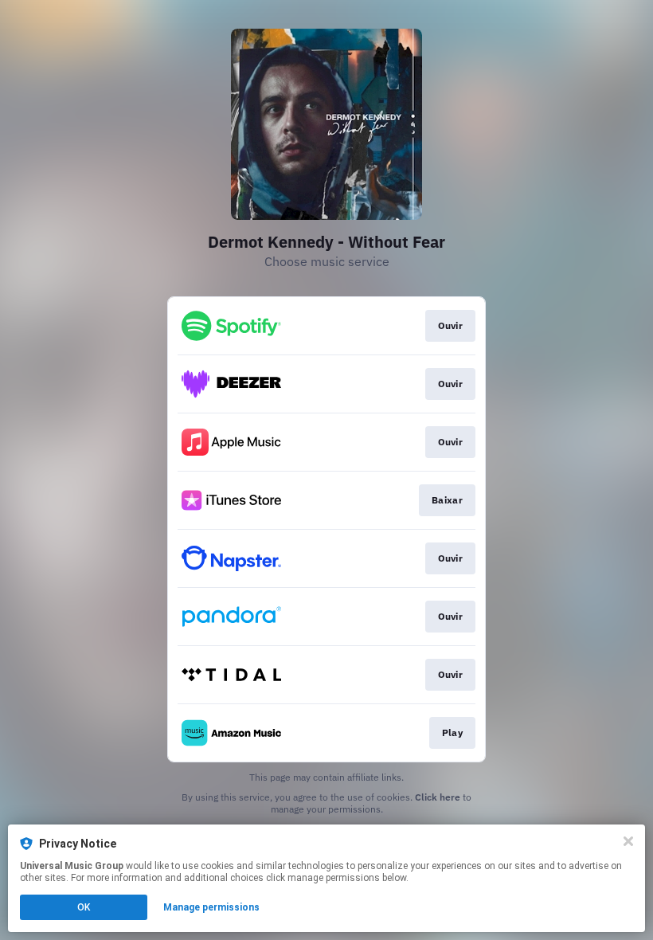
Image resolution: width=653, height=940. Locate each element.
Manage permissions (211, 907)
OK (83, 907)
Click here (437, 797)
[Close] (628, 841)
